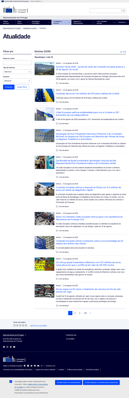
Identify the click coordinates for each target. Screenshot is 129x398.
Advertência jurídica (92, 369)
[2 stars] (16, 325)
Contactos (121, 22)
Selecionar (8, 72)
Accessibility (70, 339)
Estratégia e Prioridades (36, 22)
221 (85, 313)
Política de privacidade (74, 369)
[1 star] (14, 325)
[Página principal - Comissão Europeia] (18, 9)
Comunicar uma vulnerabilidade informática (17, 369)
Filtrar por (8, 51)
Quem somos (19, 22)
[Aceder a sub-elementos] (28, 22)
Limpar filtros (22, 87)
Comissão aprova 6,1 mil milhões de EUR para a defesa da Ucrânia (87, 93)
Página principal (6, 22)
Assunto (6, 77)
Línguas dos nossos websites (45, 369)
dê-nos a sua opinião (39, 326)
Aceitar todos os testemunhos (68, 382)
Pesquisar (9, 87)
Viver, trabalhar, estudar (102, 22)
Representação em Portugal (11, 28)
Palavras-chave (8, 58)
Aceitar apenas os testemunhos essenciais (101, 382)
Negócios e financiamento (78, 22)
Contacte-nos (50, 366)
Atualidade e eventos (57, 22)
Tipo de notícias (9, 67)
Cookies (61, 369)
